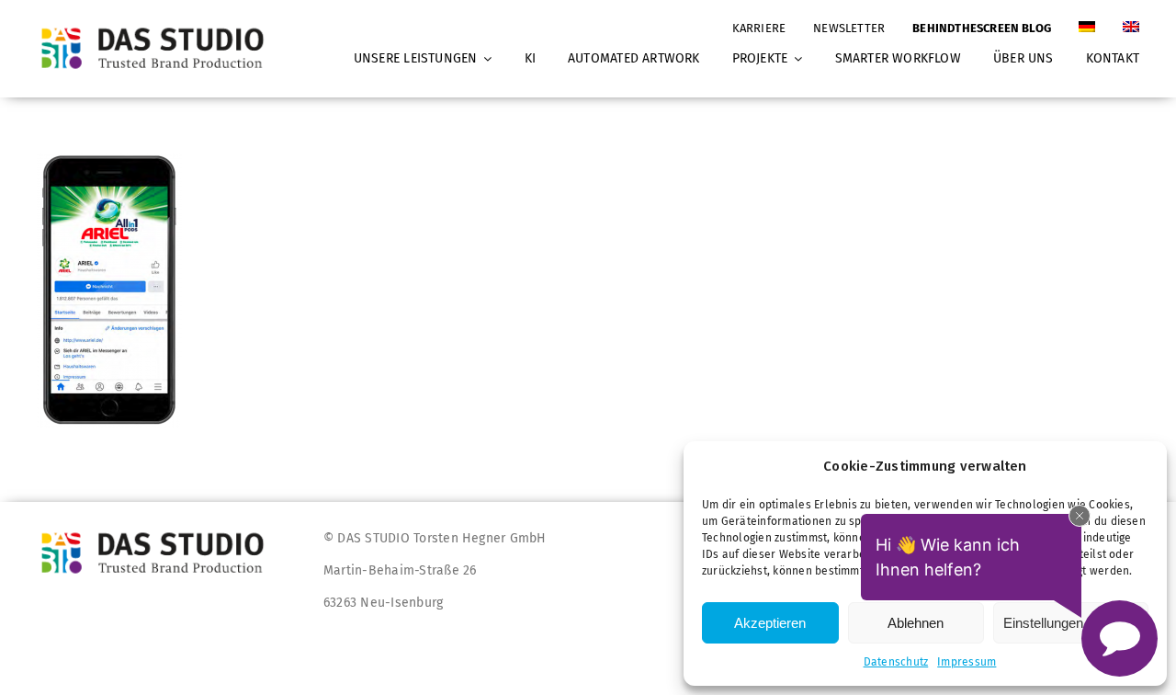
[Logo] (158, 27)
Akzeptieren (770, 623)
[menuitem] (1087, 19)
